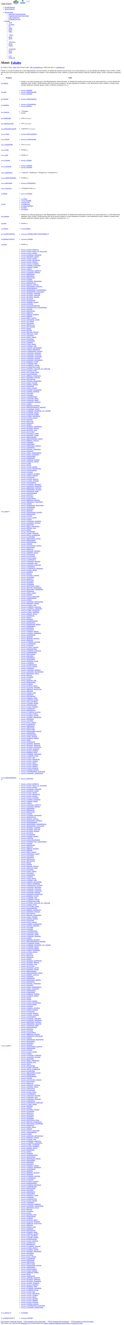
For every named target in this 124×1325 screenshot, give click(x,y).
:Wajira (26, 465)
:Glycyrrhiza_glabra (30, 372)
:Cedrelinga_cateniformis (31, 608)
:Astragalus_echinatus (30, 358)
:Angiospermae (28, 139)
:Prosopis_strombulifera (31, 381)
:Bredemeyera (28, 710)
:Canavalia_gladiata (30, 414)
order (5, 511)
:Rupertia (26, 510)
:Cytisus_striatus (29, 570)
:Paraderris (27, 694)
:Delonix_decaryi (29, 614)
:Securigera (27, 629)
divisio (5, 139)
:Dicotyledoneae (29, 134)
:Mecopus (27, 312)
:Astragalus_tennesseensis (32, 360)
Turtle (10, 28)
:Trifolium (27, 342)
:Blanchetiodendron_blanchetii (33, 407)
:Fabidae (26, 90)
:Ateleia (26, 404)
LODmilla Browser (14, 19)
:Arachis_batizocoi (29, 479)
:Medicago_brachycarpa (31, 689)
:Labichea (27, 684)
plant (14, 67)
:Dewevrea (27, 421)
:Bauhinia (27, 636)
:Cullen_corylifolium (30, 610)
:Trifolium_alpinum (30, 631)
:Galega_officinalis (29, 533)
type (3, 204)
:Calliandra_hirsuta (29, 756)
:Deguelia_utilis (28, 680)
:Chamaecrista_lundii (30, 367)
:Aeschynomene (29, 470)
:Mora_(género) (28, 318)
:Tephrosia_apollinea (30, 460)
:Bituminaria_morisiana (31, 488)
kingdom (5, 105)
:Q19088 (26, 200)
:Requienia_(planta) (30, 256)
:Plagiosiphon (28, 626)
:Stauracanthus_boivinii (31, 731)
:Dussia (26, 617)
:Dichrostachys (28, 283)
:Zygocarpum (28, 556)
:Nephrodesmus (28, 542)
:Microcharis (27, 728)
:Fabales (26, 193)
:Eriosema (27, 619)
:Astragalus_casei (29, 563)
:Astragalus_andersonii (31, 484)
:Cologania (27, 645)
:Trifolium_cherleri (29, 700)
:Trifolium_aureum (29, 552)
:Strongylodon (28, 456)
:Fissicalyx (27, 495)
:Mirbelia (26, 316)
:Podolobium (28, 447)
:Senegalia (27, 451)
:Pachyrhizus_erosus (30, 586)
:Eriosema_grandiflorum (31, 426)
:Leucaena (27, 496)
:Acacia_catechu (29, 258)
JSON (10, 30)
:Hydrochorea (28, 622)
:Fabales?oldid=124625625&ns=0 (35, 234)
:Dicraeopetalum (29, 493)
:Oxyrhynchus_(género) (31, 545)
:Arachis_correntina (30, 481)
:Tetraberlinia (28, 341)
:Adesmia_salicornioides (31, 348)
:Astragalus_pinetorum (31, 402)
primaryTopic (7, 1318)
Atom (10, 37)
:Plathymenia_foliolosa (31, 446)
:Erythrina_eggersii (29, 715)
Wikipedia (24, 1323)
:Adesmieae (27, 668)
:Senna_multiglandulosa (31, 453)
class (3, 92)
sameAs (4, 228)
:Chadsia (26, 279)
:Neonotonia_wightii (30, 319)
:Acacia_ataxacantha (30, 596)
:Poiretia (26, 330)
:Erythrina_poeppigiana (31, 747)
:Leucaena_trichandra (30, 687)
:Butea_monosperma (30, 526)
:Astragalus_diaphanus (31, 670)
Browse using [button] (9, 12)
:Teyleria (26, 516)
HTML (11, 45)
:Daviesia (27, 419)
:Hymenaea (27, 580)
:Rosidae (26, 94)
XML (10, 31)
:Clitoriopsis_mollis (30, 491)
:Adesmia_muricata (30, 770)
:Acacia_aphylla (29, 517)
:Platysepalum (28, 654)
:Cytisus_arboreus (29, 714)
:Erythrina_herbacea (30, 428)
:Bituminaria (27, 276)
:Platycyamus (28, 729)
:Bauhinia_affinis (29, 752)
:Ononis (26, 503)
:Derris (26, 530)
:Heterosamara (28, 682)
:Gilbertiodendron (29, 621)
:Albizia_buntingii (29, 475)
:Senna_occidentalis (30, 454)
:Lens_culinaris (28, 722)
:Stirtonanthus (28, 514)
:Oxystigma (27, 321)
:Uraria (26, 463)
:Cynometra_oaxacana (30, 712)
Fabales (16, 62)
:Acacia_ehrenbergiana (31, 468)
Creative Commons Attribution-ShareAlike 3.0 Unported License (63, 1323)
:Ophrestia (27, 442)
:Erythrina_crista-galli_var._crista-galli (35, 369)
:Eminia (26, 425)
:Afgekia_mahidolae (30, 391)
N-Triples (11, 24)
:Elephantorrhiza (29, 649)
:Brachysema (28, 277)
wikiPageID (6, 118)
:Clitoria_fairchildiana (30, 416)
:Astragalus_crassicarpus (31, 356)
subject (4, 193)
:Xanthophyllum (29, 665)
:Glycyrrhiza (27, 432)
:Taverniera (27, 339)
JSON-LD (12, 58)
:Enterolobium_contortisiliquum (33, 290)
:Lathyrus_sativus (29, 686)
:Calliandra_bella (29, 363)
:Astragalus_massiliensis (31, 486)
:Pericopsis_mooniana (30, 551)
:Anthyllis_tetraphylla (30, 743)
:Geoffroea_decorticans (31, 651)
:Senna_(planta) (28, 337)
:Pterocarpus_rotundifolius (32, 589)
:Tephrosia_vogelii (29, 661)
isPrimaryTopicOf (7, 239)
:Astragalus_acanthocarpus (32, 773)
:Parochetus (27, 323)
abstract (4, 83)
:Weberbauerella (29, 705)
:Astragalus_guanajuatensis (32, 672)
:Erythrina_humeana (30, 297)
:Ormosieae (27, 584)
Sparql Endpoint (10, 9)
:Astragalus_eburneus (30, 272)
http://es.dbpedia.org (36, 67)
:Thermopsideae (29, 735)
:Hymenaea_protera (30, 433)
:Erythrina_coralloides (30, 293)
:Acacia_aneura (28, 558)
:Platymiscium (28, 696)
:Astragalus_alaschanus (31, 353)
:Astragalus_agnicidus (30, 561)
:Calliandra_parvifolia (30, 642)
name (5, 150)
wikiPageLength (7, 123)
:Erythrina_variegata (30, 575)
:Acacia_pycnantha (30, 263)
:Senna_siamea (28, 593)
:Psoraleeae (27, 509)
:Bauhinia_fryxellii (29, 362)
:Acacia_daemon (29, 666)
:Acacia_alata (28, 757)
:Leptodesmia (28, 724)
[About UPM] (25, 4)
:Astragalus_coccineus (30, 523)
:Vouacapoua (28, 554)
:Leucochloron (28, 498)
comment (5, 216)
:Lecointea (27, 721)
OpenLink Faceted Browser (17, 14)
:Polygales (27, 778)
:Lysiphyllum (28, 537)
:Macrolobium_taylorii (30, 538)
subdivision (6, 172)
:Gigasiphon (27, 577)
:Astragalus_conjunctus (31, 355)
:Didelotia (27, 572)
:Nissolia (26, 544)
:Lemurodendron (29, 374)
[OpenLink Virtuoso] (11, 1321)
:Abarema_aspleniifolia (31, 633)
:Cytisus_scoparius (29, 647)
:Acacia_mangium (29, 764)
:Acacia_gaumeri (29, 253)
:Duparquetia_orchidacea (31, 286)
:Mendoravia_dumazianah (32, 502)
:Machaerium (28, 311)
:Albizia (26, 269)
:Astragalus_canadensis (31, 521)
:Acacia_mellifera (29, 766)
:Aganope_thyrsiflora (30, 474)
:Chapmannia (28, 566)
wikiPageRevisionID (8, 129)
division (4, 99)
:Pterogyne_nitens (29, 334)
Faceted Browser (10, 7)
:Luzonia (26, 309)
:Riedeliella (27, 628)
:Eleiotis (26, 573)
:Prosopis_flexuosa (29, 332)
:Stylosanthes (28, 659)
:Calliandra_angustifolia (31, 754)
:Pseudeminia (28, 507)
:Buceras (26, 675)
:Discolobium (28, 531)
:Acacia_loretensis (29, 707)
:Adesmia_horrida (29, 267)
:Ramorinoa (27, 591)
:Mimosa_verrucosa (30, 440)
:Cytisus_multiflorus (30, 612)
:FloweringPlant (27, 206)
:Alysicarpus (27, 477)
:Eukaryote (25, 204)
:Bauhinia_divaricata (30, 638)
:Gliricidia (27, 304)
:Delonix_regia (28, 528)
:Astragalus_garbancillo (31, 255)
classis (5, 134)
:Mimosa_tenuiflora (30, 314)
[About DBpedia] (16, 4)
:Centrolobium (28, 643)
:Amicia (26, 519)
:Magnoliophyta (29, 99)
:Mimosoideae (28, 540)
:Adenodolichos (29, 598)
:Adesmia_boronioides (31, 265)
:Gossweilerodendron (30, 305)
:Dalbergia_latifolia (30, 738)
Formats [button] (7, 21)
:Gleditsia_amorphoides (31, 717)
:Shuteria (26, 594)
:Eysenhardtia (28, 300)
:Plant (24, 207)
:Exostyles (27, 298)
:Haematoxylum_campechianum (34, 307)
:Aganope (27, 472)
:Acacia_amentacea (30, 249)
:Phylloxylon (28, 325)
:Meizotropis (27, 726)
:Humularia (27, 719)
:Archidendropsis (29, 397)
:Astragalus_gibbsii (30, 400)
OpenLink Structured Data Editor (19, 16)
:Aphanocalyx (28, 708)
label (3, 223)
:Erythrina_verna (29, 430)
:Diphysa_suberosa (29, 284)
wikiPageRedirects (9, 777)
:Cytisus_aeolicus (29, 418)
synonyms (6, 188)
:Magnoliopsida (28, 92)
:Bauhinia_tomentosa (30, 405)
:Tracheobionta (28, 104)
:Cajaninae (27, 677)
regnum (5, 160)
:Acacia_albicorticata (30, 759)
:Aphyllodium (28, 635)
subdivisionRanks (8, 178)
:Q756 (25, 202)
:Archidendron (28, 559)
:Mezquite (27, 691)
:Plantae (26, 106)
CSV (10, 56)
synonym (5, 112)
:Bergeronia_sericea (30, 673)
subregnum (6, 183)
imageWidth (7, 144)
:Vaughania (27, 663)
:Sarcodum (27, 656)
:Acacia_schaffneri (29, 750)
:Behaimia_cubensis (30, 603)
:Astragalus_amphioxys (31, 270)
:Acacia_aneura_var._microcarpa (34, 251)
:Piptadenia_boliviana (30, 377)
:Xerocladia (27, 386)
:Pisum (26, 328)
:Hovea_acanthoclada (30, 535)
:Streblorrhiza (28, 733)
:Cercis (26, 679)
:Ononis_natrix (28, 693)
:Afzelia (26, 600)
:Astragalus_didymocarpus (32, 601)
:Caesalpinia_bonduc (30, 409)
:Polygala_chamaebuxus (31, 587)
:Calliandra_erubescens (31, 607)
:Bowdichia (27, 524)
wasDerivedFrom (8, 234)
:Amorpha (27, 395)
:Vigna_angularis (29, 736)
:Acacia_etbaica (29, 763)
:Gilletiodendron (29, 652)
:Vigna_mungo (28, 344)
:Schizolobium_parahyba (31, 512)
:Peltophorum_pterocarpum (32, 505)
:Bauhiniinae (28, 274)
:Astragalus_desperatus (31, 565)
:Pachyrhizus (28, 547)
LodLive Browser (14, 17)
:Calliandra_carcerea (30, 365)
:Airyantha (27, 393)
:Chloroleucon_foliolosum (32, 568)
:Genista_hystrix (29, 370)
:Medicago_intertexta (30, 500)
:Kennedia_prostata (30, 435)
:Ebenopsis (27, 423)
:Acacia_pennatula (29, 768)
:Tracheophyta (28, 183)
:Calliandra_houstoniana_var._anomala (36, 411)
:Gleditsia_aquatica (29, 302)
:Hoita (26, 740)
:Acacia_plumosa (29, 262)
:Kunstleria (27, 582)
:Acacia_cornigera (29, 761)
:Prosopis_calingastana (31, 449)
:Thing (24, 199)
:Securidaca (27, 335)
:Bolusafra (27, 640)
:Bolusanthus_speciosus (31, 489)
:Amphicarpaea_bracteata (31, 351)
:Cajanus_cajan (28, 605)
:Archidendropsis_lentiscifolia (33, 771)
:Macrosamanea (28, 437)
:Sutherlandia (28, 458)
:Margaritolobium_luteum (31, 439)
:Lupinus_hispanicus (30, 749)
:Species (24, 209)
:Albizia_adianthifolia (30, 349)
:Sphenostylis (28, 742)
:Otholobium (28, 444)
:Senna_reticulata (29, 383)
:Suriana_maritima (29, 384)
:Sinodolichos (28, 658)
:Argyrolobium (28, 482)
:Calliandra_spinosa (30, 412)
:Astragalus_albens (29, 398)
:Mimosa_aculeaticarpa (31, 376)
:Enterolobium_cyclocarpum (32, 291)
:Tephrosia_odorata (30, 461)
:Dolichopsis (27, 615)
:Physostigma (28, 327)
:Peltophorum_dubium (30, 624)
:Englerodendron (29, 288)
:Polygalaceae (28, 379)
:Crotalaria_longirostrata (31, 281)
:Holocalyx (27, 579)
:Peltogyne (27, 549)
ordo (4, 155)
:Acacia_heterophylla (30, 260)
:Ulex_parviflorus (29, 701)
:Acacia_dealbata (29, 467)
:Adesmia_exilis (29, 346)
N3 (9, 26)
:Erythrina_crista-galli (30, 295)
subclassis (6, 166)
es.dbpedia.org (60, 67)
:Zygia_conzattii (29, 388)
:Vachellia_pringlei (29, 703)
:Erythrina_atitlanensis (30, 745)
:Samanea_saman (29, 698)
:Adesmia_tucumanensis (31, 390)
